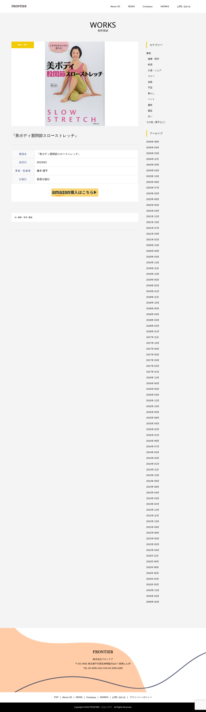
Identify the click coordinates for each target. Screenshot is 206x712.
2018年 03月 (152, 320)
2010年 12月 (152, 590)
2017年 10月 (152, 343)
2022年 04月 (152, 210)
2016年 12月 (152, 377)
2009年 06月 (152, 602)
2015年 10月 (152, 406)
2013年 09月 (152, 481)
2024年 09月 (152, 164)
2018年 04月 (152, 314)
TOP (56, 697)
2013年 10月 (152, 475)
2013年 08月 (152, 486)
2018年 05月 (152, 308)
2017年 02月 (152, 366)
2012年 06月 (152, 538)
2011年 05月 (152, 573)
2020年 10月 (152, 245)
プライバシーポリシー (141, 697)
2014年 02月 (152, 458)
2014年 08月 (152, 441)
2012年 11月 (152, 515)
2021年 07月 (152, 228)
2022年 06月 (152, 205)
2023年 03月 (152, 193)
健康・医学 (23, 45)
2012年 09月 (152, 527)
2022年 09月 (152, 199)
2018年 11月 (152, 297)
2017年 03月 (152, 360)
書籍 (30, 217)
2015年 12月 (152, 400)
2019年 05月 (152, 279)
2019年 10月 (152, 274)
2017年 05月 (152, 354)
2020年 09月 (152, 251)
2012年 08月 (152, 532)
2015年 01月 (152, 435)
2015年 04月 (152, 423)
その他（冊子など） (156, 122)
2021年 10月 (152, 222)
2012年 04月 (152, 550)
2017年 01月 (152, 371)
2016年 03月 (152, 394)
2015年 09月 (152, 412)
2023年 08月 (152, 182)
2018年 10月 (152, 302)
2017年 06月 (152, 348)
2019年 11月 (152, 268)
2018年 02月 (152, 326)
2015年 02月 (152, 429)
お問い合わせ (184, 6)
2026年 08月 (152, 141)
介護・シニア (154, 70)
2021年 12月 (152, 216)
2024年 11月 (152, 159)
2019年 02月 (152, 285)
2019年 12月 (152, 262)
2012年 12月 (152, 509)
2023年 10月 (152, 176)
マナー (151, 76)
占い (150, 116)
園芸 (150, 110)
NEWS (131, 6)
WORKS (165, 6)
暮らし (151, 93)
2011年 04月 (152, 579)
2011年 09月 (152, 561)
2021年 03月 (152, 233)
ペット (151, 99)
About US (115, 6)
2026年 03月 (152, 153)
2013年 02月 (152, 504)
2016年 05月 (152, 389)
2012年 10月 (152, 521)
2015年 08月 (152, 417)
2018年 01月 (152, 331)
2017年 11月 (152, 337)
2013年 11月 (152, 469)
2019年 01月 (152, 291)
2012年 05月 (152, 544)
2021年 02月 (152, 239)
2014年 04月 (152, 452)
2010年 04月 (152, 596)
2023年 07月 (152, 187)
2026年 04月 (152, 147)
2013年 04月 (152, 492)
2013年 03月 (152, 498)
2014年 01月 (152, 464)
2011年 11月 (152, 555)
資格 (150, 82)
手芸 (150, 87)
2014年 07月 (152, 446)
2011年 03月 (152, 584)
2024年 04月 (152, 170)
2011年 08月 (152, 567)
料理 (150, 64)
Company (148, 6)
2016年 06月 (152, 383)
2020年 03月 (152, 256)
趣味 (150, 105)
